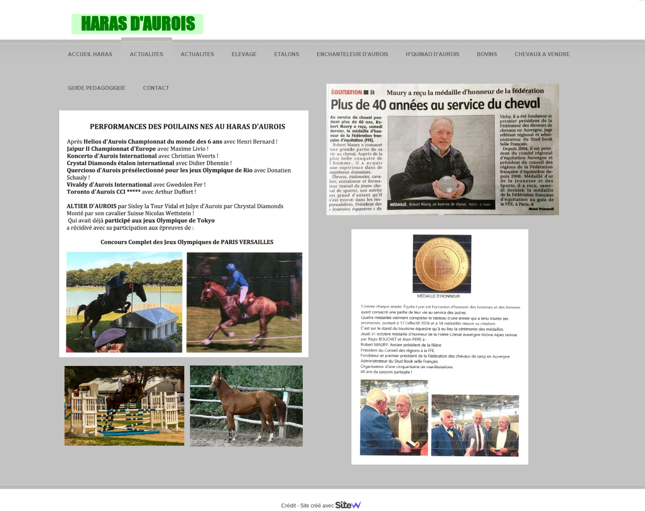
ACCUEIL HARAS (90, 54)
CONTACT (156, 88)
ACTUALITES (146, 54)
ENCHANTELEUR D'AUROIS (352, 54)
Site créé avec (317, 506)
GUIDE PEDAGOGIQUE (96, 88)
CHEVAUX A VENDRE (542, 54)
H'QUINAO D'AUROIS (432, 54)
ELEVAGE (244, 54)
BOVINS (487, 54)
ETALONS (286, 54)
